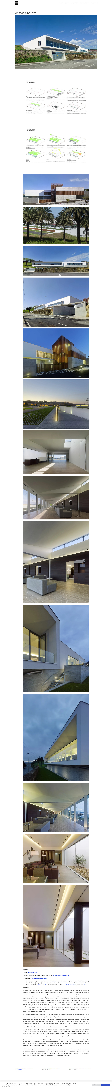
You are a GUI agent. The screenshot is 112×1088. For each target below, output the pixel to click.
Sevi (85, 984)
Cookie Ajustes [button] (96, 1084)
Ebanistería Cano (43, 984)
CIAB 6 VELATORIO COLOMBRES (51, 1068)
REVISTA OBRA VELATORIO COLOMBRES (80, 1068)
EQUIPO (67, 3)
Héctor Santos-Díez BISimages (38, 978)
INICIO (61, 3)
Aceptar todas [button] (105, 1084)
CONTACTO (94, 3)
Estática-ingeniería (57, 981)
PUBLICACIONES (84, 3)
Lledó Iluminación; (71, 984)
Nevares (78, 983)
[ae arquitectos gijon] (56, 123)
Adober (64, 983)
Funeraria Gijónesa (33, 972)
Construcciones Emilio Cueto (61, 975)
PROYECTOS (74, 3)
